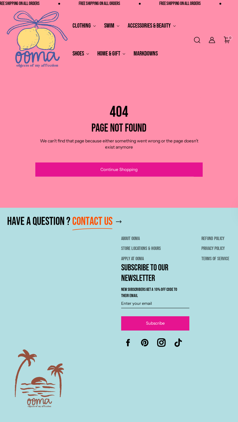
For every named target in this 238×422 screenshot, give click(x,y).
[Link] (119, 224)
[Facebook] (128, 342)
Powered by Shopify (216, 416)
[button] (196, 40)
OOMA (189, 416)
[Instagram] (161, 342)
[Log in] (212, 40)
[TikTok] (178, 342)
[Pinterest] (145, 342)
